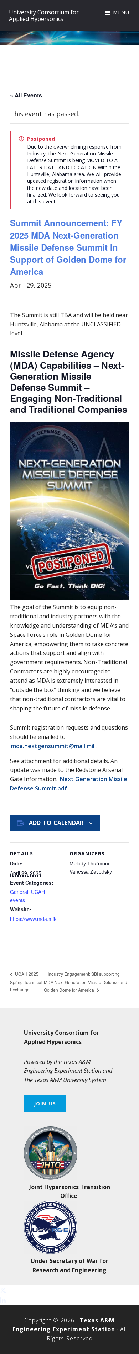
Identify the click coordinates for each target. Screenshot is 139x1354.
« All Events (26, 95)
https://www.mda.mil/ (33, 918)
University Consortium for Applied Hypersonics (44, 15)
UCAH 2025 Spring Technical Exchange (26, 981)
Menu (121, 12)
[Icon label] (3, 1300)
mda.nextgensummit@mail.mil (52, 746)
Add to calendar (56, 823)
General (19, 891)
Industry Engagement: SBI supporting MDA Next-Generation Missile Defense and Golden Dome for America (85, 982)
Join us (45, 1103)
